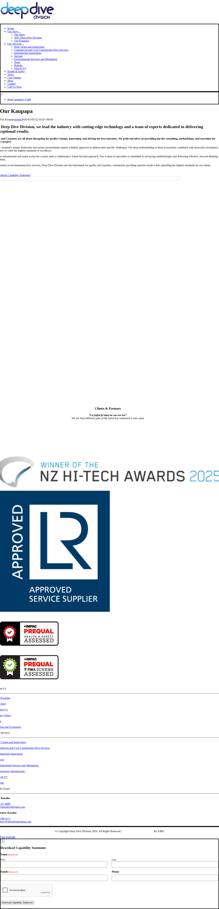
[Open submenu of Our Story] (19, 32)
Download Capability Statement (17, 902)
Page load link (7, 837)
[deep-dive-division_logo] (27, 22)
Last (114, 859)
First (3, 859)
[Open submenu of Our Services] (22, 44)
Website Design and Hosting (137, 831)
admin (18, 119)
